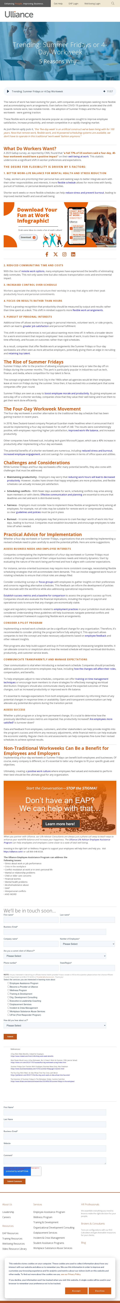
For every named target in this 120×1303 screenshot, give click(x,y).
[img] (104, 91)
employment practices (65, 609)
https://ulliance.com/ (13, 851)
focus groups (46, 582)
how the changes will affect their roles (95, 668)
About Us (7, 1204)
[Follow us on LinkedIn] (73, 254)
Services (37, 1204)
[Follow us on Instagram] (64, 254)
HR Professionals (90, 1204)
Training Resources (12, 1238)
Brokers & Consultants (93, 1223)
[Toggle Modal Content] (113, 3)
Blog (83, 1242)
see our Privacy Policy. (71, 1274)
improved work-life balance (83, 430)
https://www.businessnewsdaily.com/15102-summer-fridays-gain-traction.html (37, 1069)
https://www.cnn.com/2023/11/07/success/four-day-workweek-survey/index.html (38, 1062)
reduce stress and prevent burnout (84, 192)
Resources (8, 1226)
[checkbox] (61, 999)
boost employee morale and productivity (67, 393)
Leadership (8, 1212)
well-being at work (78, 156)
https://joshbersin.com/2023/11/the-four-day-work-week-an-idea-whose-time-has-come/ (40, 1075)
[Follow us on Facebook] (46, 254)
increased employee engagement (22, 454)
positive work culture (39, 771)
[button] (8, 91)
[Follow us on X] (55, 254)
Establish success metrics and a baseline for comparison (34, 595)
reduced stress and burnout (97, 450)
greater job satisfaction (35, 326)
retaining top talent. (19, 353)
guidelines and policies (28, 512)
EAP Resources (10, 1233)
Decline (100, 1291)
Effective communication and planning (61, 494)
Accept (76, 1291)
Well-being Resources (13, 1243)
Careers (6, 1217)
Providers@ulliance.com (45, 977)
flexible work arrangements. (88, 310)
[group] (60, 91)
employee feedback (96, 635)
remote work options (32, 271)
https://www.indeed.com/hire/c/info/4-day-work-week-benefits (32, 1056)
